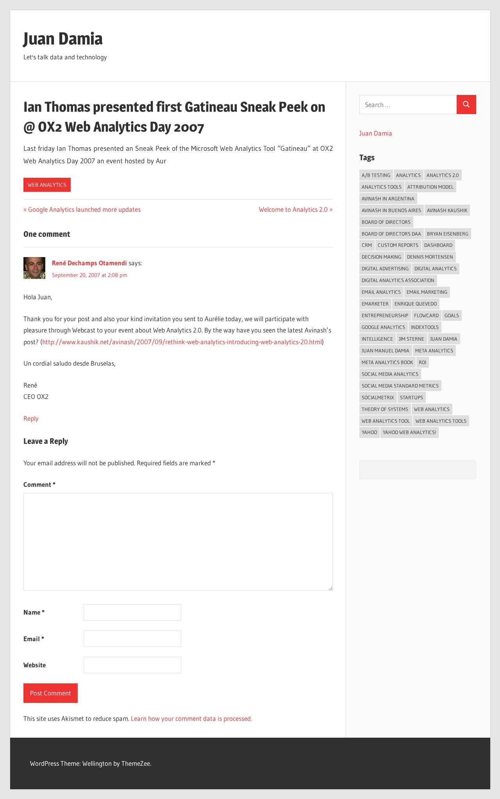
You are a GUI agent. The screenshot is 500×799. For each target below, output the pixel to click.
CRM (367, 245)
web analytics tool (386, 421)
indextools (425, 327)
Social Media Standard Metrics (400, 386)
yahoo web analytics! (409, 432)
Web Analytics (47, 184)
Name (34, 612)
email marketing (427, 292)
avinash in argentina (388, 198)
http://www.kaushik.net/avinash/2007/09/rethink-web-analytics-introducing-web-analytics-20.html (182, 342)
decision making (381, 257)
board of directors (386, 222)
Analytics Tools (382, 187)
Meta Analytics (434, 350)
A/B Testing (376, 175)
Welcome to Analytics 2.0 (293, 209)
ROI (422, 362)
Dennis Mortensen (430, 257)
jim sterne (411, 339)
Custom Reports (398, 245)
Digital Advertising (385, 268)
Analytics (408, 175)
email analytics (381, 292)
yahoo (369, 432)
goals (452, 315)
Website (34, 665)
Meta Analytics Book (387, 362)
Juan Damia (63, 38)
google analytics (383, 327)
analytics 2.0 (443, 175)
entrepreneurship (385, 315)
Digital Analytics (435, 268)
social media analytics (390, 374)
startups (411, 397)
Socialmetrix (378, 397)
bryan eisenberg (447, 234)
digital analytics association (398, 280)
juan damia (443, 339)
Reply (31, 418)
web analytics (432, 409)
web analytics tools (441, 421)
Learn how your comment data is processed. (191, 718)
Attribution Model (430, 187)
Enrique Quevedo (416, 303)
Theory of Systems (385, 409)
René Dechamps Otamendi (89, 263)
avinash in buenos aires (391, 210)
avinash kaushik (447, 210)
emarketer (375, 303)
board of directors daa (391, 234)
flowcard (426, 315)
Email (33, 639)
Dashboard (438, 245)
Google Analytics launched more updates (84, 209)
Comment (39, 484)
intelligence (377, 339)
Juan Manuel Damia (385, 350)
